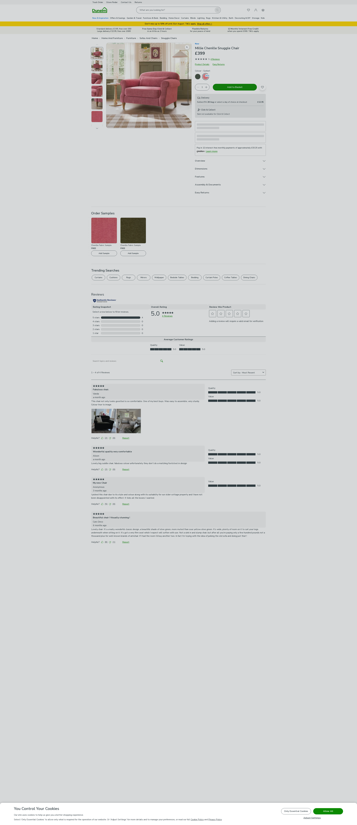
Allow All (328, 811)
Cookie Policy (197, 819)
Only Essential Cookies (296, 811)
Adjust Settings (312, 818)
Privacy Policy (215, 819)
